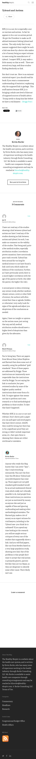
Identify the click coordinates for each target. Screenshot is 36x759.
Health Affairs (8, 725)
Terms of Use (7, 689)
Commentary (7, 701)
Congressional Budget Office (13, 721)
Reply (29, 216)
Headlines (6, 705)
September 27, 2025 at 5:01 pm (9, 351)
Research (6, 709)
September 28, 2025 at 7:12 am (11, 458)
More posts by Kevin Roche (18, 182)
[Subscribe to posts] (5, 743)
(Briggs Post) (27, 102)
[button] (33, 2)
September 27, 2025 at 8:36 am (9, 222)
